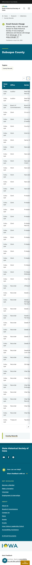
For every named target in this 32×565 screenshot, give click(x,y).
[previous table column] (24, 78)
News (4, 516)
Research (13, 16)
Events (4, 519)
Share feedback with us (16, 473)
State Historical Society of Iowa (11, 9)
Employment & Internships (11, 495)
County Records (8, 18)
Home (6, 16)
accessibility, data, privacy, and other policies (14, 560)
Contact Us (6, 512)
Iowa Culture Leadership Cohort (13, 526)
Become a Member (8, 485)
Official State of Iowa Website (9, 1)
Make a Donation (7, 488)
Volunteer (5, 492)
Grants (4, 523)
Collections (23, 16)
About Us (5, 506)
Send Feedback (7, 555)
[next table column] (28, 78)
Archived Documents (9, 536)
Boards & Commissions (10, 509)
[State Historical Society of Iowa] (6, 6)
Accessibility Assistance (10, 530)
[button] (25, 563)
